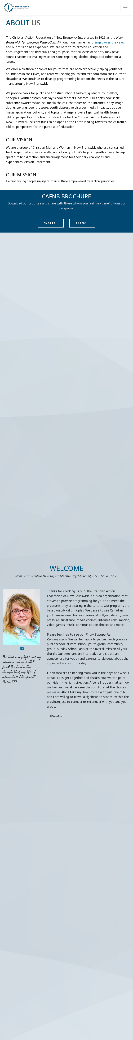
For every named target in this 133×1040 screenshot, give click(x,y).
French (82, 223)
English (50, 223)
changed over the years (108, 42)
